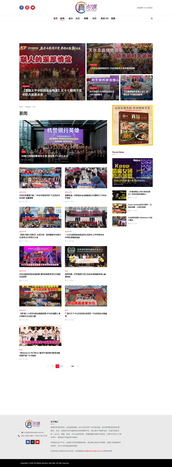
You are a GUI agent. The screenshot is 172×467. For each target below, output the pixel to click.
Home (21, 107)
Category (28, 107)
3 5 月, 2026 (69, 280)
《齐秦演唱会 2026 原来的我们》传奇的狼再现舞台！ (139, 192)
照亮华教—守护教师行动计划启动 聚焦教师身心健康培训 (85, 275)
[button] (116, 125)
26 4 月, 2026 (70, 320)
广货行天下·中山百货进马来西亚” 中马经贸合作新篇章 (86, 314)
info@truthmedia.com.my (93, 451)
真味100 (104, 18)
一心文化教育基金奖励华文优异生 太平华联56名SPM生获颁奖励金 (84, 236)
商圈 (86, 18)
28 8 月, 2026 (27, 99)
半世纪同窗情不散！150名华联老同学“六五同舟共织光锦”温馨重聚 (39, 196)
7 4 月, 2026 (24, 359)
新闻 (62, 18)
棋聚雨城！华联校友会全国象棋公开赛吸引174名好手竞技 (85, 196)
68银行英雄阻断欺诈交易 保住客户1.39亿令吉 (45, 155)
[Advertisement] (86, 32)
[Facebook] (28, 442)
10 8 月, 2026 (95, 99)
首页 (55, 18)
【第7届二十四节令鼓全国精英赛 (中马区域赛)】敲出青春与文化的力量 (39, 314)
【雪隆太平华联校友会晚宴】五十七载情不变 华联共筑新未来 (52, 92)
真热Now (26, 86)
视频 (113, 18)
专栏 (94, 18)
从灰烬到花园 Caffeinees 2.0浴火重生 (140, 218)
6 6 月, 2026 (24, 241)
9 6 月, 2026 (24, 201)
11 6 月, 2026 (27, 160)
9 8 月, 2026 (128, 99)
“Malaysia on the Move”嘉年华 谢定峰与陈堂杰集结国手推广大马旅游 (39, 354)
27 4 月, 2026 (24, 320)
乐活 (77, 18)
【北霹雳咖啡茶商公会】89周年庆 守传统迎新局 (135, 93)
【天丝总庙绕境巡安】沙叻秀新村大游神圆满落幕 (112, 68)
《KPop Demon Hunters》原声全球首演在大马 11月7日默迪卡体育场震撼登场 (132, 179)
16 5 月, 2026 (70, 241)
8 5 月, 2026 (24, 280)
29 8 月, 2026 (119, 184)
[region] (132, 125)
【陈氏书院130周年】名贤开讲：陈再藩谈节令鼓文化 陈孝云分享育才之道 (40, 236)
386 (72, 366)
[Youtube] (37, 442)
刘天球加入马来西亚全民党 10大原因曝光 (102, 93)
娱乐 (71, 18)
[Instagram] (33, 442)
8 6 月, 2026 (69, 201)
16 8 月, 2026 (95, 73)
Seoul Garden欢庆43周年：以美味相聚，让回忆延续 (140, 205)
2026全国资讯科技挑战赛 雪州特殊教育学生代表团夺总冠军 (39, 275)
